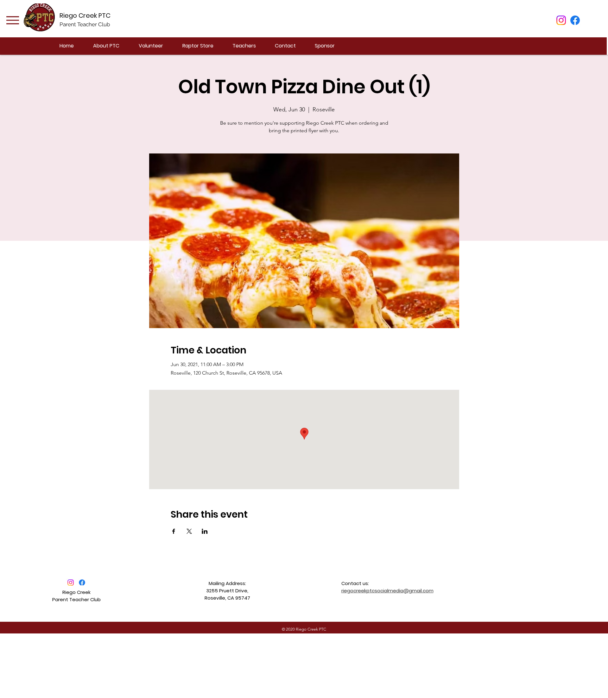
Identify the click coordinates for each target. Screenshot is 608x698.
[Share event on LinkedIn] (205, 531)
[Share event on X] (189, 531)
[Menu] (12, 20)
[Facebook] (575, 20)
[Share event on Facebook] (174, 531)
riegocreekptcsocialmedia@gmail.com (387, 590)
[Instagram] (561, 20)
